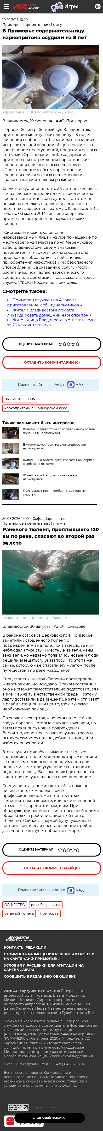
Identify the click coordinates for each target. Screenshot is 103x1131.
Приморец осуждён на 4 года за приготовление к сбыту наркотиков (43, 302)
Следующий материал (49, 1117)
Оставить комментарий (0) (52, 362)
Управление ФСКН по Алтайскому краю (38, 112)
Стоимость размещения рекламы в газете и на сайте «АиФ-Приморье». (49, 956)
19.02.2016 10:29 (15, 20)
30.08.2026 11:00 (15, 518)
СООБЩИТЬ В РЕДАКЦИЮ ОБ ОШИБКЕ (39, 976)
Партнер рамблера (45, 1107)
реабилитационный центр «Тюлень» (34, 617)
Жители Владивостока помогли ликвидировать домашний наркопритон (47, 312)
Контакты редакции (25, 947)
